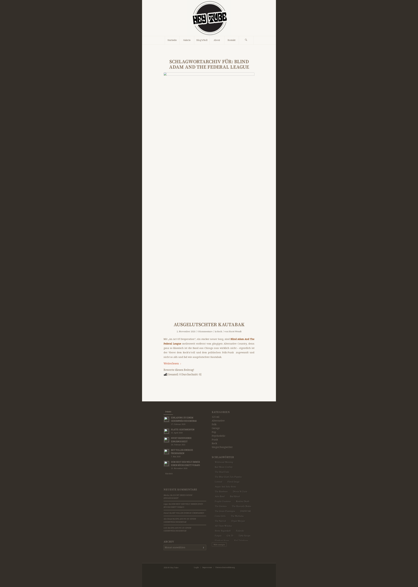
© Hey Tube (173, 568)
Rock (219, 331)
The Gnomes (221, 506)
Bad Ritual (235, 496)
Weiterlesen (171, 363)
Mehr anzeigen (219, 544)
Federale (240, 530)
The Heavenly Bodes (241, 506)
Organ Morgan (238, 520)
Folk (214, 424)
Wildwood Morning (224, 462)
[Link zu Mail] (251, 567)
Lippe (166, 504)
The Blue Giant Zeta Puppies (228, 476)
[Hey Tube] (209, 18)
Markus (167, 495)
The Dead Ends (222, 471)
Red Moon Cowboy (224, 467)
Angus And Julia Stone (225, 486)
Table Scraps (244, 535)
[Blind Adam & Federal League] (209, 195)
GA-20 (230, 535)
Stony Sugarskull (223, 530)
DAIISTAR (245, 511)
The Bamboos (221, 491)
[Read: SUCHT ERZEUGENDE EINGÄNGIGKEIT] (166, 440)
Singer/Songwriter (222, 447)
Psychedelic (218, 436)
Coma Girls (220, 516)
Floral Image (234, 481)
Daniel (166, 513)
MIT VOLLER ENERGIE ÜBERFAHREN (188, 513)
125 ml (215, 417)
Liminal (218, 481)
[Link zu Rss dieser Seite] (247, 567)
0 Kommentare (205, 331)
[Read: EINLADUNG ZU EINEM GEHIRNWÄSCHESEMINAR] (166, 419)
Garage (216, 428)
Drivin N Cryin (240, 491)
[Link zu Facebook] (242, 567)
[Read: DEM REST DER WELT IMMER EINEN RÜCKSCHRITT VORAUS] (166, 464)
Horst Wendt (235, 331)
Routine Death (242, 501)
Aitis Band (220, 496)
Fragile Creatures (223, 501)
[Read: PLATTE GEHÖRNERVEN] (166, 431)
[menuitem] (172, 40)
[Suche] (246, 40)
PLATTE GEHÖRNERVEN (182, 429)
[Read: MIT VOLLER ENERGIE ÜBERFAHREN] (166, 452)
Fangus (218, 535)
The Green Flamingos (225, 511)
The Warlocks (237, 516)
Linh (165, 527)
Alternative (218, 420)
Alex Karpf (168, 518)
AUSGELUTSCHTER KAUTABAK (209, 325)
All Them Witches (223, 525)
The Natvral (220, 520)
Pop (214, 432)
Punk (215, 439)
